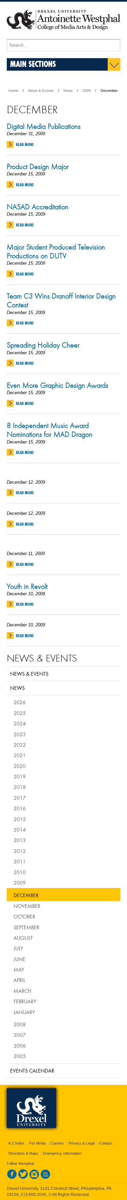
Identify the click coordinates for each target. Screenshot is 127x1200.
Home (13, 91)
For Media (37, 1143)
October (24, 916)
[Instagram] (34, 1178)
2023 (20, 734)
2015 (20, 819)
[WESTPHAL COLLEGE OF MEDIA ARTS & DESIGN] (63, 36)
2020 (20, 766)
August (23, 937)
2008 (20, 1024)
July (18, 948)
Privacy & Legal (81, 1143)
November (27, 906)
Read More (25, 144)
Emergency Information (62, 1153)
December (26, 895)
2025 (20, 713)
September (26, 927)
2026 (20, 702)
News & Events (41, 91)
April (19, 980)
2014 (20, 829)
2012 (20, 850)
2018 (20, 787)
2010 (20, 872)
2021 (20, 755)
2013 (20, 840)
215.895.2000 (33, 1194)
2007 (20, 1034)
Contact (105, 1143)
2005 (20, 1056)
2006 (20, 1045)
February (25, 1001)
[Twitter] (23, 1178)
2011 (20, 861)
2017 (20, 797)
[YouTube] (45, 1178)
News (68, 91)
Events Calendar (32, 1070)
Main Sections (33, 64)
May (19, 969)
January (24, 1012)
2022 (20, 744)
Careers (57, 1143)
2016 (20, 808)
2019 (20, 776)
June (19, 959)
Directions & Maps (23, 1153)
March (22, 990)
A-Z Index (16, 1143)
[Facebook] (12, 1178)
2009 (87, 91)
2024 (20, 723)
